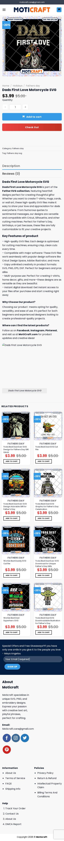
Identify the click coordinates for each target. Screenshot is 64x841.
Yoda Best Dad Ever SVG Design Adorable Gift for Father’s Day (15, 507)
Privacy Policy (45, 773)
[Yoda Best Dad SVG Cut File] (48, 425)
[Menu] (4, 9)
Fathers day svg (14, 153)
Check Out (32, 127)
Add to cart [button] (12, 461)
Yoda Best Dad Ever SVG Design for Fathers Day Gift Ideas (16, 449)
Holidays (17, 85)
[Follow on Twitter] (25, 738)
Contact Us (12, 813)
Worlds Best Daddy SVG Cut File (14, 562)
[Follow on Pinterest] (7, 749)
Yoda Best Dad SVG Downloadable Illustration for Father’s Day (47, 621)
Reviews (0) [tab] (11, 174)
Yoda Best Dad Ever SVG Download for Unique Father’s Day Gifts (47, 564)
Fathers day (33, 85)
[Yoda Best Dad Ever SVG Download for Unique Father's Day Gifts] (48, 540)
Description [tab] (11, 166)
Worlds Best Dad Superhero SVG (11, 619)
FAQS (8, 783)
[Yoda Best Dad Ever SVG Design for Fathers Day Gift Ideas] (16, 425)
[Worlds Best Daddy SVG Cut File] (16, 540)
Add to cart (34, 117)
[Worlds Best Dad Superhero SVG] (16, 597)
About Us (10, 773)
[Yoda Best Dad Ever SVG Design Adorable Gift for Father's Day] (16, 482)
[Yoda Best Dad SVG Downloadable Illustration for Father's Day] (48, 597)
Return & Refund (46, 778)
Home (5, 85)
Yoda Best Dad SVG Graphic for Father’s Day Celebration (46, 507)
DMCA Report (13, 824)
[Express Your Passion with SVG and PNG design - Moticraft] (32, 10)
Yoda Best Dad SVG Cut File (46, 448)
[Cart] (59, 9)
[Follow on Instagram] (16, 738)
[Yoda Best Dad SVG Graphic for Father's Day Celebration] (48, 482)
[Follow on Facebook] (7, 738)
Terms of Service (15, 778)
